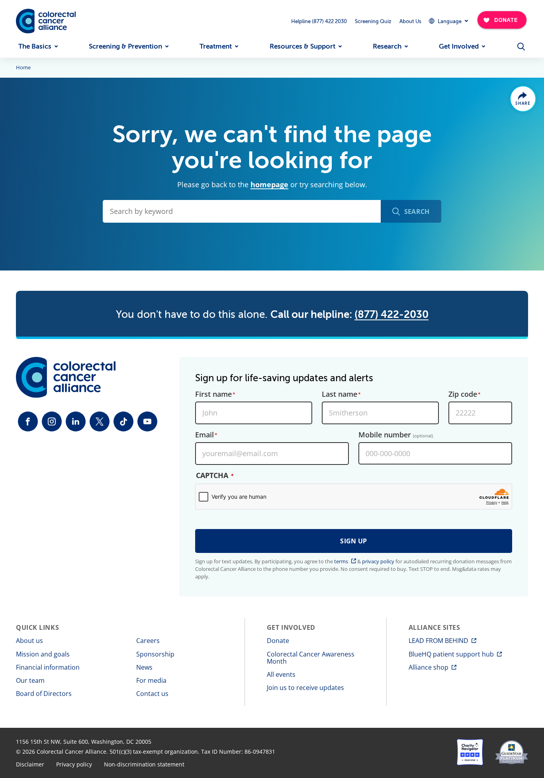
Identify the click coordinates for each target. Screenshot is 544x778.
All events (281, 674)
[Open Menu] (521, 46)
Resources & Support (302, 46)
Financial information (48, 667)
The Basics (34, 46)
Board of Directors (44, 693)
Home (23, 68)
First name (213, 394)
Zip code (462, 394)
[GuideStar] (511, 752)
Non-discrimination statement (144, 764)
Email (204, 435)
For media (151, 680)
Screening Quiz (373, 21)
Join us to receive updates (305, 687)
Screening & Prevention (125, 46)
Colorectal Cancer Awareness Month (310, 658)
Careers (148, 640)
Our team (30, 680)
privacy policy (378, 561)
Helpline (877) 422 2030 (319, 21)
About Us (410, 21)
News (144, 667)
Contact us (152, 693)
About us (29, 640)
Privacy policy (74, 764)
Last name (339, 394)
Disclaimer (30, 764)
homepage (269, 184)
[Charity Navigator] (470, 752)
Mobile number (395, 435)
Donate (278, 640)
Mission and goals (43, 654)
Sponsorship (155, 654)
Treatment (216, 46)
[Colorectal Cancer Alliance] (46, 21)
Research (387, 46)
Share (523, 103)
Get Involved (459, 46)
